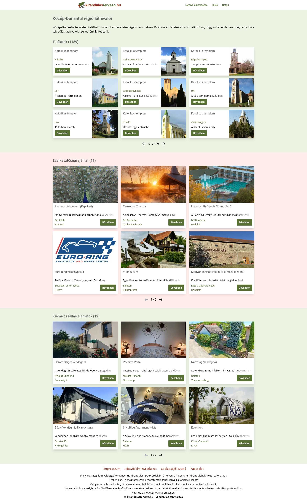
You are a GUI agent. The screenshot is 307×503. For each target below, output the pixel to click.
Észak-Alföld (61, 441)
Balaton (127, 285)
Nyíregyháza (62, 445)
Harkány (196, 224)
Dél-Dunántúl (130, 220)
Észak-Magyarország (203, 285)
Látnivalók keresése (196, 5)
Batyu (225, 5)
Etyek (194, 445)
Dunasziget (61, 380)
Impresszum (111, 469)
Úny (57, 122)
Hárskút (59, 59)
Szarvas (59, 224)
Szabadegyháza (132, 90)
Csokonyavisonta (132, 224)
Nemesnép (129, 380)
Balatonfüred (130, 289)
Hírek (215, 5)
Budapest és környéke (67, 285)
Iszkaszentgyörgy (132, 59)
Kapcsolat (197, 469)
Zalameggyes (198, 122)
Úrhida (126, 122)
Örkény (59, 289)
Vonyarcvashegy (200, 380)
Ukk (193, 90)
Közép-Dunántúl (200, 441)
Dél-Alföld (60, 220)
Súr (56, 90)
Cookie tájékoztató (173, 469)
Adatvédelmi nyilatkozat (141, 469)
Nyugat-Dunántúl (64, 375)
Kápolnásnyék (199, 59)
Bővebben (62, 70)
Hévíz (126, 445)
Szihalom (196, 289)
